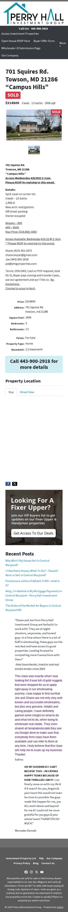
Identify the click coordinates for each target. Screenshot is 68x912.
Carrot (60, 907)
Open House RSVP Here (15, 41)
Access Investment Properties (20, 34)
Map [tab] (11, 392)
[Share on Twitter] (14, 484)
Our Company (9, 56)
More (62, 43)
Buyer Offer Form (44, 41)
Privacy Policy (22, 863)
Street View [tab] (27, 392)
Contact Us (48, 863)
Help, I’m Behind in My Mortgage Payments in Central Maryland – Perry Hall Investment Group (33, 595)
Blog (35, 863)
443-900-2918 (39, 29)
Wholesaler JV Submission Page (20, 48)
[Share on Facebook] (8, 484)
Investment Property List (21, 858)
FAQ (41, 858)
